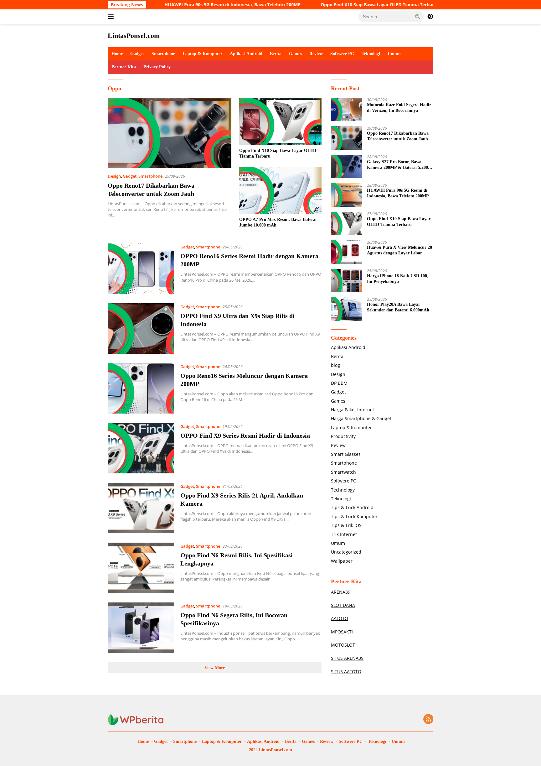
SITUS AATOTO (346, 672)
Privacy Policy (157, 67)
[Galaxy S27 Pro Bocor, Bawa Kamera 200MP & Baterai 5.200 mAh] (346, 166)
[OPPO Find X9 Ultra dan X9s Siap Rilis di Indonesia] (141, 328)
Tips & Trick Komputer (354, 516)
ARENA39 (340, 592)
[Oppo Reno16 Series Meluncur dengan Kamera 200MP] (141, 388)
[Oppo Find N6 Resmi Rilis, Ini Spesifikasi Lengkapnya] (141, 568)
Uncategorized (346, 552)
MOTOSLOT (343, 645)
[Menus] (112, 16)
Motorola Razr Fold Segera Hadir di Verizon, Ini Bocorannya (399, 107)
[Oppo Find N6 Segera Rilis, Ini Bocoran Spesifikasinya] (141, 627)
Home (117, 53)
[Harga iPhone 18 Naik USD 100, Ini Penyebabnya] (346, 280)
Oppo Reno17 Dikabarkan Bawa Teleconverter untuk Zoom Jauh (398, 136)
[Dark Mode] (430, 16)
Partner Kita (123, 67)
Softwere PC (342, 53)
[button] (417, 16)
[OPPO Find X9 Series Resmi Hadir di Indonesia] (141, 448)
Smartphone (163, 53)
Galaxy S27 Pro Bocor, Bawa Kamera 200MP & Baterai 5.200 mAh (397, 164)
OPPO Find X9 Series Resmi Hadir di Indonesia (245, 435)
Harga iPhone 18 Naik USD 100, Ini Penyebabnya (397, 279)
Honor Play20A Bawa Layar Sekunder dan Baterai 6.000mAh (398, 307)
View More (214, 667)
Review (316, 53)
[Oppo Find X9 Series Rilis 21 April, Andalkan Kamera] (141, 508)
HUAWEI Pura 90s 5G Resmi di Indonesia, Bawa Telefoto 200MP (208, 5)
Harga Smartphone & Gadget (361, 418)
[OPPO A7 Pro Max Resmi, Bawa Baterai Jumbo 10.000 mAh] (280, 190)
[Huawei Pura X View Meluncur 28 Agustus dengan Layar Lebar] (346, 252)
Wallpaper (342, 561)
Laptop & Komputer (202, 53)
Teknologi (371, 53)
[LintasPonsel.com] (136, 719)
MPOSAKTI (342, 632)
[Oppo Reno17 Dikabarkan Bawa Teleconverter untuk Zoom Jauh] (169, 133)
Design (114, 176)
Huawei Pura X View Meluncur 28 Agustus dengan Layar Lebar (399, 250)
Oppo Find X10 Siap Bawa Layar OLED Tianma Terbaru (354, 5)
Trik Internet (344, 534)
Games (295, 53)
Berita (275, 53)
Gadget (137, 53)
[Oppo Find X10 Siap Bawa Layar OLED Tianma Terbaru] (280, 121)
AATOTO (339, 618)
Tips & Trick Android (352, 507)
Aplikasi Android (246, 53)
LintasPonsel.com (134, 35)
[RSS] (428, 719)
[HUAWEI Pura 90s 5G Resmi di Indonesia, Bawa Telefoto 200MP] (346, 195)
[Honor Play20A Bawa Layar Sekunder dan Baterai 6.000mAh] (346, 309)
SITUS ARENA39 (347, 658)
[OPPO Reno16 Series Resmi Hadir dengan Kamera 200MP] (141, 268)
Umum (394, 53)
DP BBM (339, 383)
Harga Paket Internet (352, 410)
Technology (343, 490)
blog (335, 365)
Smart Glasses (346, 454)
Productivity (343, 436)
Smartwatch (343, 472)
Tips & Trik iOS (346, 525)
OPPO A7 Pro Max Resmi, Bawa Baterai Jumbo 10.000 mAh (278, 222)
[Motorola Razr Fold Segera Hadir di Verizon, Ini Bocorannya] (346, 109)
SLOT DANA (343, 605)
